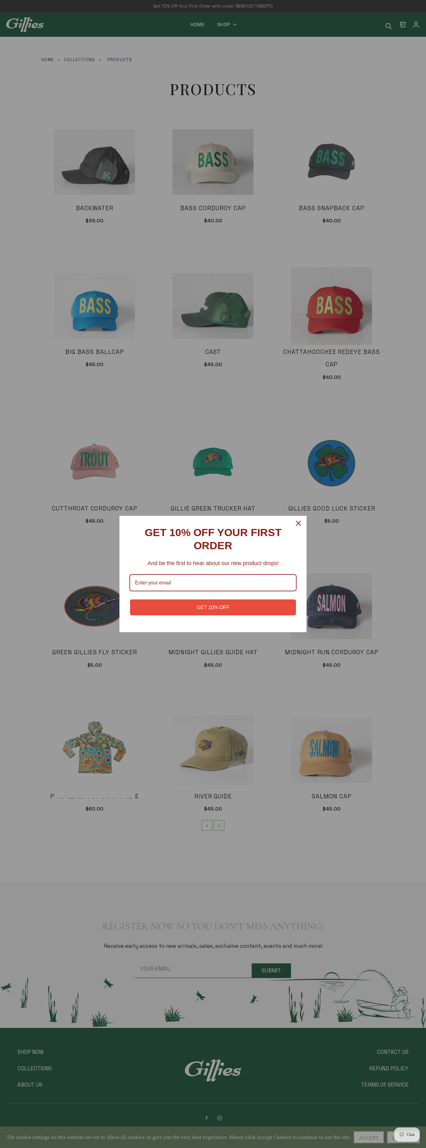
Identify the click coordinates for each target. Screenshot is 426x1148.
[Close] (299, 523)
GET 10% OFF (213, 607)
